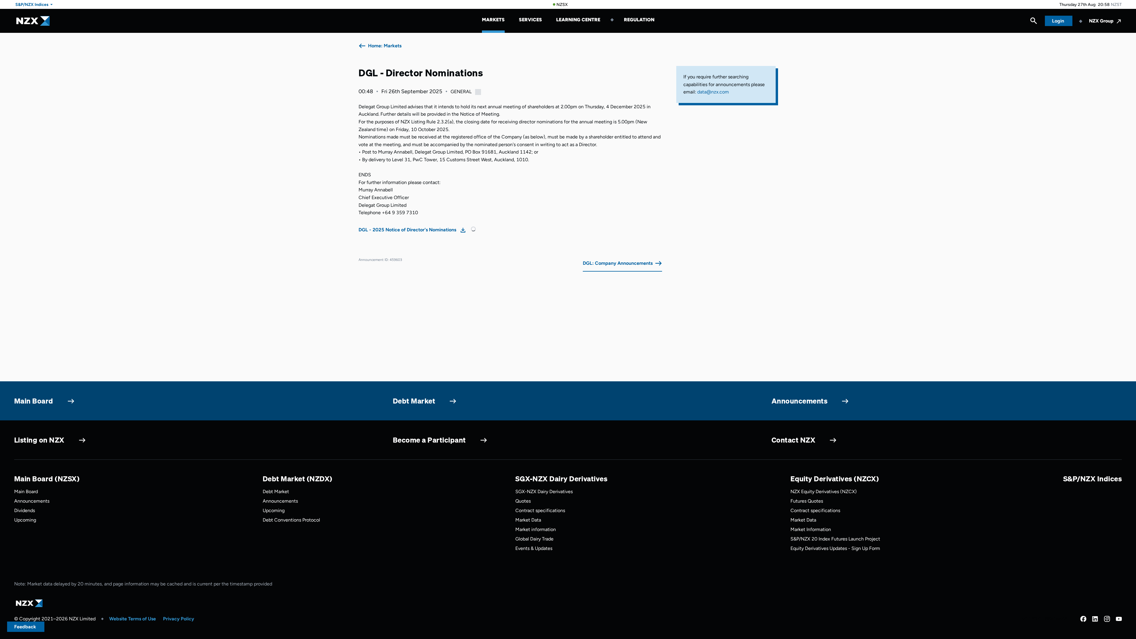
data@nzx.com (713, 92)
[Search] (1034, 22)
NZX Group (1101, 21)
